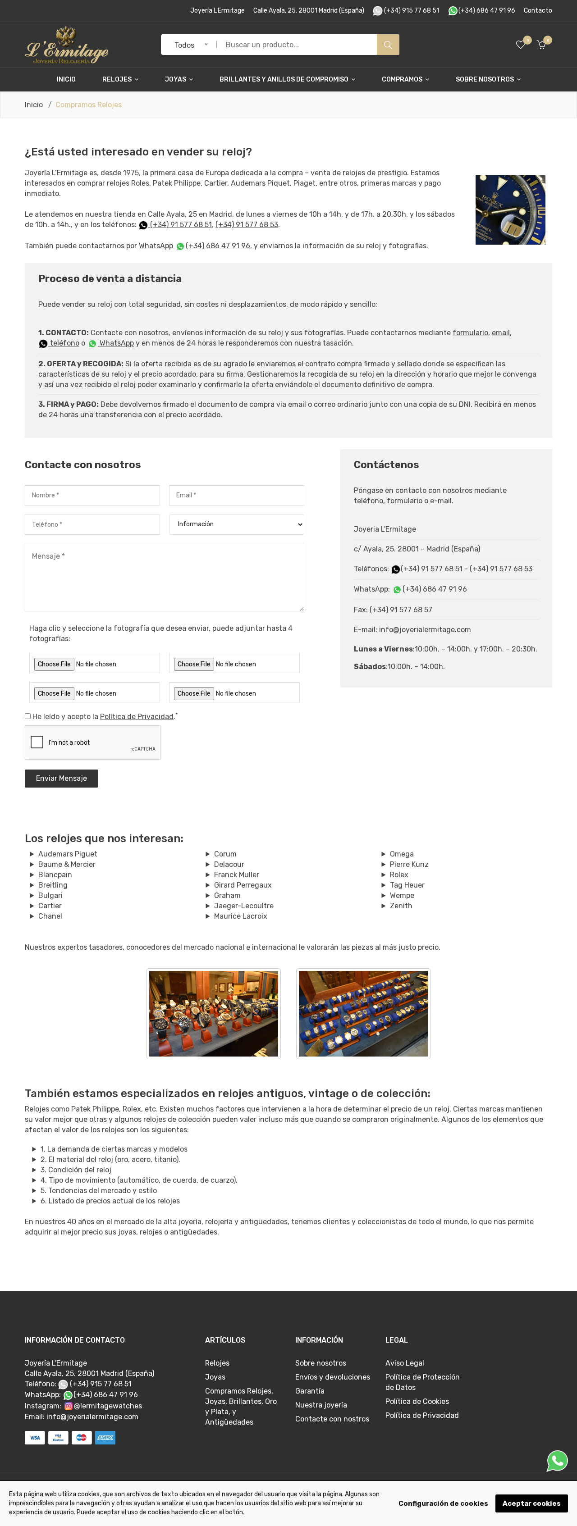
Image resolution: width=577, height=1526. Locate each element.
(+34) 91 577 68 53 (246, 224)
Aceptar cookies (532, 1503)
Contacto (538, 10)
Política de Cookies (417, 1401)
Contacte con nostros (332, 1419)
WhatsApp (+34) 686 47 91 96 (194, 245)
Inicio (66, 79)
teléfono (63, 343)
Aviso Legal (404, 1363)
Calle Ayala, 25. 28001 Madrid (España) (308, 10)
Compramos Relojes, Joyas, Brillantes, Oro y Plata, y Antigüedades (241, 1406)
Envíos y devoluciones (332, 1377)
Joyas (176, 79)
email (501, 332)
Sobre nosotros (485, 79)
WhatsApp (116, 343)
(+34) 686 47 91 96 (486, 10)
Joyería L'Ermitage (217, 10)
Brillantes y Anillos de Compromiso (285, 79)
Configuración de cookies (443, 1503)
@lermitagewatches (108, 1406)
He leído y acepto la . (105, 716)
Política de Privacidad (137, 716)
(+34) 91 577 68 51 (180, 224)
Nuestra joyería (321, 1405)
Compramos (403, 79)
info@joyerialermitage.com (92, 1416)
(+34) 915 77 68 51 (411, 10)
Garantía (310, 1391)
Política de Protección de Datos (422, 1382)
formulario (470, 332)
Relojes (117, 79)
